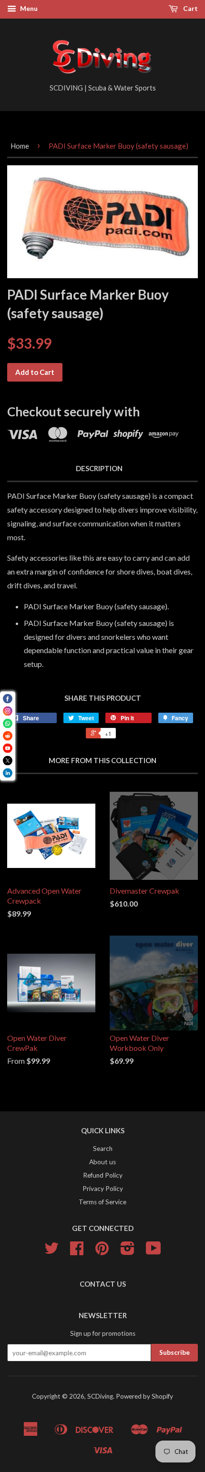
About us (102, 1162)
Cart (190, 8)
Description (99, 468)
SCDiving (100, 1396)
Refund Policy (103, 1175)
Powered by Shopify (144, 1396)
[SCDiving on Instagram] (127, 1251)
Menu (28, 8)
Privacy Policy (102, 1188)
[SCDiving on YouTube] (153, 1251)
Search (103, 1148)
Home (19, 145)
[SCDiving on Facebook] (77, 1251)
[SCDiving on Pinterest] (102, 1251)
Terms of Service (102, 1202)
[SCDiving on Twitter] (51, 1251)
